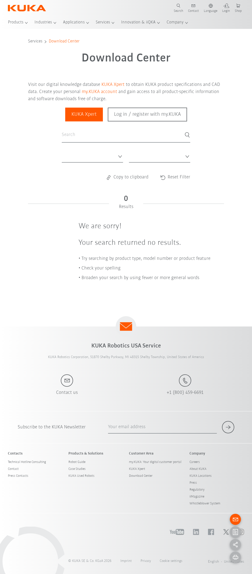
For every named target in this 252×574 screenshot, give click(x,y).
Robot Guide (76, 462)
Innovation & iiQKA (138, 22)
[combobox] (92, 155)
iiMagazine (196, 496)
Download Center (64, 41)
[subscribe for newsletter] (228, 427)
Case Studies (77, 469)
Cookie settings (171, 561)
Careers (194, 462)
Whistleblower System (204, 503)
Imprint (126, 561)
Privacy (146, 561)
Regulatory (197, 490)
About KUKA (197, 469)
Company (175, 22)
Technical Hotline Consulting (27, 462)
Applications (74, 22)
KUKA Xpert (113, 84)
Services (103, 22)
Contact (13, 469)
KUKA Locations (200, 476)
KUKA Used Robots (81, 476)
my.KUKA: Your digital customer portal (155, 462)
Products (15, 22)
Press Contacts (18, 476)
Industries (43, 22)
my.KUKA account (99, 91)
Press (193, 483)
